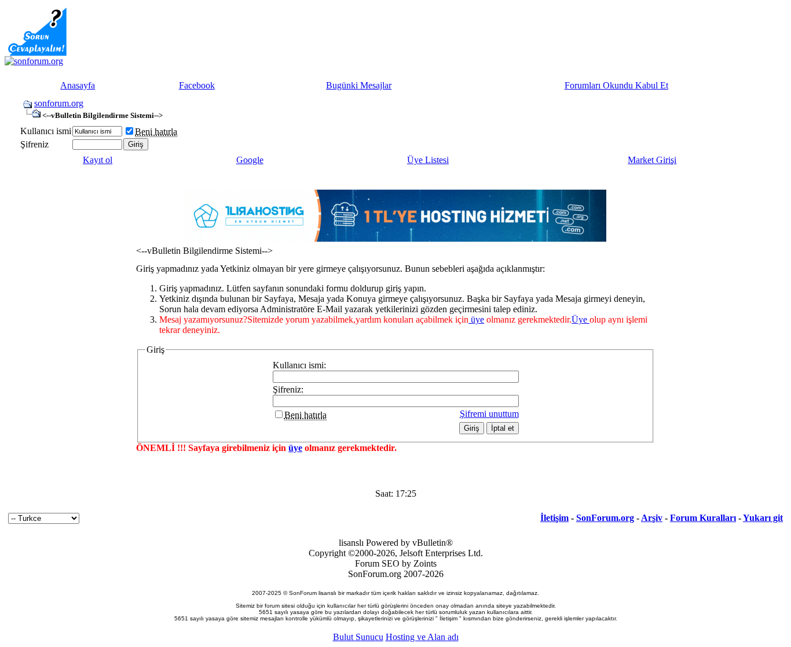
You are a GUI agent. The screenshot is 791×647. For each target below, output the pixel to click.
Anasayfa (77, 85)
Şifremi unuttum (489, 414)
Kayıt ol (97, 160)
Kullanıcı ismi (45, 131)
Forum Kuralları (703, 518)
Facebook (197, 85)
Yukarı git (763, 518)
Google (249, 160)
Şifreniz (34, 144)
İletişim (554, 518)
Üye (580, 319)
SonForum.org (605, 518)
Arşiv (651, 518)
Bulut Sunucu (358, 637)
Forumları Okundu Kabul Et (616, 85)
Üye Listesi (428, 160)
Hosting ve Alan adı (422, 637)
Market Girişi (652, 160)
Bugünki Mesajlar (358, 85)
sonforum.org (58, 103)
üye (476, 319)
